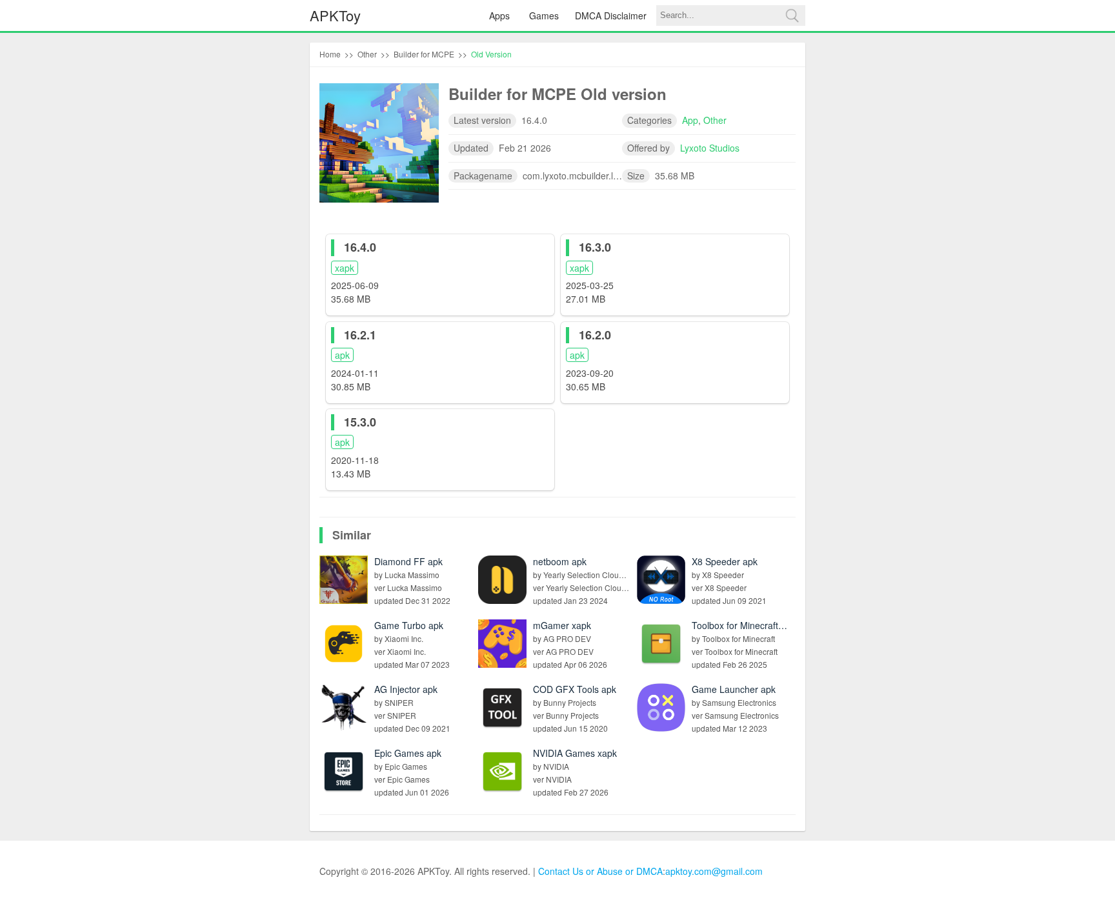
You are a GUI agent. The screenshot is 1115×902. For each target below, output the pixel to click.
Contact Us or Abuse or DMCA (600, 871)
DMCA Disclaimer (611, 15)
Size (636, 175)
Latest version (482, 120)
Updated (471, 147)
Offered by (648, 147)
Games (544, 15)
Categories (649, 120)
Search (791, 15)
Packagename (483, 175)
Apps (499, 15)
